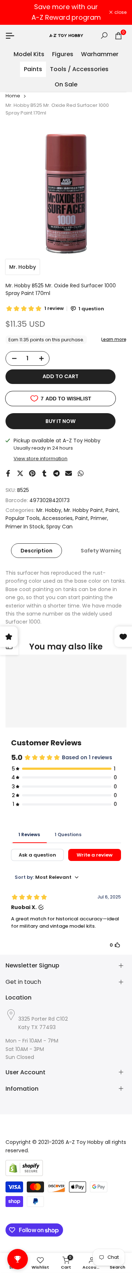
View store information (40, 458)
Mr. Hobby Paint (83, 510)
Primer (99, 518)
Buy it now (60, 421)
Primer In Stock (25, 526)
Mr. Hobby (22, 267)
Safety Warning (101, 550)
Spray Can (59, 526)
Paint (112, 510)
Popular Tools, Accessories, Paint (47, 518)
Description (36, 550)
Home (13, 95)
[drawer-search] (104, 35)
